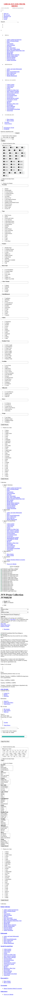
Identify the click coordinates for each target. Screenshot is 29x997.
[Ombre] (2, 797)
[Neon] (2, 795)
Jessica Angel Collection (13, 532)
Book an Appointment (17, 8)
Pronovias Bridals (11, 505)
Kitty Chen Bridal (11, 496)
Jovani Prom (10, 536)
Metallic (7, 287)
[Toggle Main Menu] (1, 30)
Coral (6, 464)
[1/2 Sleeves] (5, 833)
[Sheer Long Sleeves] (5, 837)
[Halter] (4, 821)
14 (12, 153)
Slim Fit (7, 396)
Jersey (6, 326)
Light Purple (8, 450)
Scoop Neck (8, 379)
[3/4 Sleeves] (5, 835)
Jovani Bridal (10, 492)
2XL (6, 175)
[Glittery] (2, 793)
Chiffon (7, 323)
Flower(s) (7, 307)
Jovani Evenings (11, 533)
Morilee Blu (10, 501)
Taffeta (7, 336)
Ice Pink (7, 451)
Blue (6, 444)
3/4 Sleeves (8, 404)
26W (6, 167)
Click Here (13, 619)
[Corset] (5, 783)
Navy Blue (8, 445)
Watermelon (8, 457)
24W (21, 164)
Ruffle (6, 312)
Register (6, 17)
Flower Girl (8, 198)
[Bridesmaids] (7, 767)
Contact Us (6, 693)
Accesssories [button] (7, 556)
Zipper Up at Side (9, 278)
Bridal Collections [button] (8, 485)
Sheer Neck (8, 380)
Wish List (6, 13)
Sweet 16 (7, 208)
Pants (6, 227)
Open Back (8, 257)
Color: (2, 610)
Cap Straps (8, 417)
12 (5, 153)
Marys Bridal (10, 500)
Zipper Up (7, 277)
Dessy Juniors (10, 554)
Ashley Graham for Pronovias (14, 487)
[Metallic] (2, 794)
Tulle (6, 338)
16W (13, 161)
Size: (2, 607)
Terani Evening (10, 547)
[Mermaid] (4, 829)
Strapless (7, 382)
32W (6, 170)
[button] (7, 35)
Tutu (6, 239)
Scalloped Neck (9, 377)
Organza (7, 330)
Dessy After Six (11, 518)
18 (24, 153)
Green (6, 435)
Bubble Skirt (8, 247)
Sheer (6, 275)
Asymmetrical (8, 346)
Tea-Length (8, 357)
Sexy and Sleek (9, 230)
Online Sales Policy (5, 625)
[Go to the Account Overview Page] (1, 11)
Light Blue (8, 441)
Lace (6, 310)
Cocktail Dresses (9, 193)
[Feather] (3, 809)
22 (12, 156)
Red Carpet (8, 207)
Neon (6, 288)
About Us (6, 701)
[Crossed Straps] (5, 787)
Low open (7, 274)
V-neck (7, 385)
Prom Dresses (8, 204)
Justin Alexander (11, 493)
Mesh (6, 329)
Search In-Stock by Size (9, 143)
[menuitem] (16, 13)
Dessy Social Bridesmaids (13, 515)
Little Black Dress (9, 221)
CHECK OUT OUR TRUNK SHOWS (14, 5)
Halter (6, 367)
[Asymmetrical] (4, 814)
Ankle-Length (8, 345)
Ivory (6, 465)
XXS (13, 170)
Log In (5, 19)
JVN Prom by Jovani (12, 538)
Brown (7, 470)
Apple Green (8, 433)
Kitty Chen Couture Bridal (13, 497)
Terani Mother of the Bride (13, 548)
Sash (6, 313)
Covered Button (9, 269)
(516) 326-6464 (5, 8)
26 (24, 156)
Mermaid (7, 395)
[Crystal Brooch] (4, 804)
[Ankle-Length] (4, 813)
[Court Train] (4, 817)
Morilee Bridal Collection (13, 503)
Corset (6, 252)
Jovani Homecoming (12, 534)
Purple (7, 447)
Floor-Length (8, 351)
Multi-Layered (8, 255)
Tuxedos (6, 722)
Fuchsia (7, 456)
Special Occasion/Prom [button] (9, 521)
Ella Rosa (9, 494)
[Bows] (4, 802)
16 (18, 153)
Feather (7, 306)
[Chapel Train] (4, 816)
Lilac (6, 448)
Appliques (7, 298)
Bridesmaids (8, 190)
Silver (6, 474)
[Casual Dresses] (7, 768)
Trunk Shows (7, 704)
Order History (7, 710)
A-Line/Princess (9, 392)
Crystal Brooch (9, 302)
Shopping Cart (7, 16)
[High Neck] (4, 823)
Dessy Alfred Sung (11, 516)
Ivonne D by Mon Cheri (13, 529)
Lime (6, 436)
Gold (6, 468)
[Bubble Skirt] (5, 779)
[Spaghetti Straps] (5, 843)
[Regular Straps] (5, 842)
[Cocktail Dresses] (7, 770)
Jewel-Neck (8, 370)
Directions (6, 696)
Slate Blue (7, 442)
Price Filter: (6, 137)
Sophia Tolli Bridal (11, 508)
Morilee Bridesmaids (12, 519)
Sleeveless (7, 410)
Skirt (6, 235)
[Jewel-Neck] (4, 824)
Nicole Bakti (10, 544)
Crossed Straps (9, 271)
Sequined (7, 333)
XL (22, 173)
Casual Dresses (9, 191)
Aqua (6, 438)
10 (21, 150)
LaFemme (9, 540)
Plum (6, 459)
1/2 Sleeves (8, 403)
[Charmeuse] (3, 806)
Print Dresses (8, 229)
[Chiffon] (3, 808)
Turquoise (7, 439)
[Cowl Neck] (4, 820)
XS (20, 170)
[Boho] (5, 774)
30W (21, 167)
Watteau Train (8, 358)
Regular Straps (8, 419)
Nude (6, 467)
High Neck (8, 368)
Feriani (8, 528)
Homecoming (8, 201)
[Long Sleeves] (5, 836)
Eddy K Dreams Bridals (13, 489)
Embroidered (8, 304)
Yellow (7, 430)
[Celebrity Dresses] (5, 781)
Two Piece (7, 241)
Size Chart (3, 623)
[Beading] (4, 801)
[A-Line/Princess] (4, 827)
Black (6, 471)
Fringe (6, 309)
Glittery (7, 285)
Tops (6, 238)
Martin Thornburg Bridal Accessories (16, 559)
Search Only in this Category (9, 135)
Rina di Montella (11, 545)
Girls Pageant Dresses (10, 199)
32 (18, 159)
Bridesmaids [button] (7, 509)
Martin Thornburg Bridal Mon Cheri (16, 498)
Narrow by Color (7, 427)
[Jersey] (3, 810)
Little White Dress (9, 222)
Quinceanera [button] (7, 561)
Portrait (7, 376)
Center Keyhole (9, 250)
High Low (7, 254)
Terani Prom (10, 549)
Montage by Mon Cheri (12, 543)
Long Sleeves (8, 406)
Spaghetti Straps (9, 420)
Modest (7, 226)
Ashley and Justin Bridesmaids (14, 512)
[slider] (25, 736)
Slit (6, 263)
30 (12, 159)
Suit (6, 236)
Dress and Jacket (9, 218)
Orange (7, 462)
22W (13, 164)
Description (6, 629)
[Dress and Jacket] (5, 775)
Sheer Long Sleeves (10, 407)
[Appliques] (4, 800)
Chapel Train (8, 348)
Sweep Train (8, 355)
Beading (7, 299)
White (6, 476)
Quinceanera (8, 205)
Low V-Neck (8, 371)
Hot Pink (7, 454)
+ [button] (4, 562)
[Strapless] (5, 844)
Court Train (8, 349)
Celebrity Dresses (9, 249)
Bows (6, 301)
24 (18, 156)
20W (6, 164)
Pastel (6, 291)
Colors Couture (10, 523)
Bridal (6, 188)
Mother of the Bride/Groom (12, 202)
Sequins (7, 315)
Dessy (8, 514)
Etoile (8, 490)
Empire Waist (8, 393)
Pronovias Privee (11, 507)
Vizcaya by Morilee (11, 564)
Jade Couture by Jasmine (13, 530)
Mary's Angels (10, 555)
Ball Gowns (8, 215)
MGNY (9, 541)
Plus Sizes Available (10, 260)
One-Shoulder (8, 374)
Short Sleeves (8, 409)
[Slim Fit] (4, 831)
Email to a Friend (5, 626)
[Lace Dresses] (5, 776)
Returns (6, 694)
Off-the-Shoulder (9, 373)
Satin (6, 332)
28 (5, 159)
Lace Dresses (8, 219)
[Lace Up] (5, 789)
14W (6, 161)
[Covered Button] (5, 786)
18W (21, 161)
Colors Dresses (10, 525)
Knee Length (8, 352)
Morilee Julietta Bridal (12, 504)
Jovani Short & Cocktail (13, 537)
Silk (6, 335)
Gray (6, 473)
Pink (6, 453)
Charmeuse (8, 321)
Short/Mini (8, 354)
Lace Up (7, 272)
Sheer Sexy (8, 232)
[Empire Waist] (4, 828)
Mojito (7, 432)
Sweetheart (8, 383)
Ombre (7, 290)
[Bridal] (7, 766)
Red (6, 460)
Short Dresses (8, 233)
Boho (6, 216)
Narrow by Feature (7, 183)
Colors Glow (10, 526)
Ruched (7, 261)
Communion (8, 195)
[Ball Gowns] (5, 773)
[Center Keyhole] (5, 782)
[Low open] (5, 790)
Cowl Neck (8, 365)
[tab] (16, 496)
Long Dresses (8, 224)
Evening (7, 196)
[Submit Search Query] (18, 728)
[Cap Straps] (5, 840)
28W (13, 167)
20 (5, 156)
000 (6, 147)
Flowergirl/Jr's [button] (7, 551)
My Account (7, 15)
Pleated (7, 258)
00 (12, 147)
